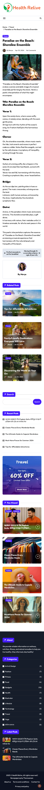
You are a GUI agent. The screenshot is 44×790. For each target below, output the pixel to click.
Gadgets (8, 687)
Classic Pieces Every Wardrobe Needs (20, 428)
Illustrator (9, 698)
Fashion (8, 511)
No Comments (31, 50)
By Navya (10, 50)
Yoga (7, 719)
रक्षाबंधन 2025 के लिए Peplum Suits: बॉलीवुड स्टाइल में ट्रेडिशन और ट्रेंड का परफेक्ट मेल (23, 420)
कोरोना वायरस (9, 725)
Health (7, 693)
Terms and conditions (21, 782)
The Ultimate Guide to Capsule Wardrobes (21, 434)
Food (7, 682)
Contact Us (35, 782)
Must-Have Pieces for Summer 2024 (19, 440)
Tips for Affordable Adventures (20, 309)
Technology (9, 709)
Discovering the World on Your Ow (20, 372)
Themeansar (28, 778)
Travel (6, 36)
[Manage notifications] (39, 786)
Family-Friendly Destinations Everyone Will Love (18, 339)
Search (10, 394)
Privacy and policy (22, 786)
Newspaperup (15, 778)
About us (7, 782)
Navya (23, 274)
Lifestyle (16, 511)
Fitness (8, 677)
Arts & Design (10, 666)
